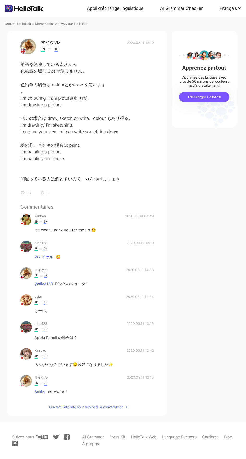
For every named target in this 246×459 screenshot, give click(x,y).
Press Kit (117, 437)
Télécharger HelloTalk (204, 97)
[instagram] (15, 443)
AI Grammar (93, 437)
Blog (228, 437)
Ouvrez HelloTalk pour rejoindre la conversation (86, 407)
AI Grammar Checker (181, 8)
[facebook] (67, 437)
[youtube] (42, 437)
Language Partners (179, 437)
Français (228, 8)
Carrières (210, 437)
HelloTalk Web (144, 437)
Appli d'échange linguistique (115, 8)
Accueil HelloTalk (18, 24)
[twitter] (56, 437)
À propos (90, 443)
